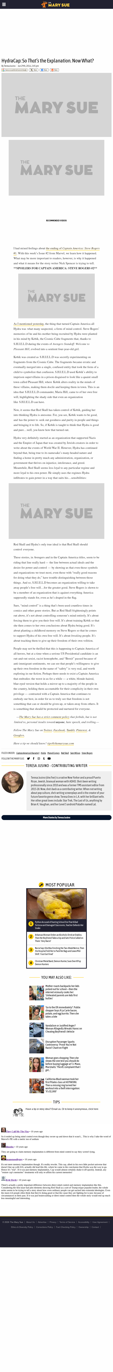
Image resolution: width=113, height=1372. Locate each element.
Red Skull (65, 753)
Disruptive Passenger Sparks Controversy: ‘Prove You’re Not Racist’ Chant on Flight (60, 1044)
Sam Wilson (75, 753)
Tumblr (71, 730)
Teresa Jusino (10, 66)
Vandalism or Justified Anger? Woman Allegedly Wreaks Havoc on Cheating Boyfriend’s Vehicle (63, 1028)
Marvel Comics (53, 753)
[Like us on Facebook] (34, 759)
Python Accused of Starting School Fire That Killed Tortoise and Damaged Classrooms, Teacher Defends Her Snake (59, 925)
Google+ (19, 735)
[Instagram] (39, 759)
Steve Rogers (87, 753)
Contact (95, 1227)
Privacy (53, 1222)
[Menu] (4, 4)
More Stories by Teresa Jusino (56, 817)
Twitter (48, 730)
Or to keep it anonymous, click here (80, 1109)
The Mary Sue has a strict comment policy (44, 717)
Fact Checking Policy (65, 1227)
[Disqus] (56, 1163)
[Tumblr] (44, 759)
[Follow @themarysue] (28, 759)
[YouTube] (49, 759)
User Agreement (100, 1222)
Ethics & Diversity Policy (22, 1227)
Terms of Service (67, 1222)
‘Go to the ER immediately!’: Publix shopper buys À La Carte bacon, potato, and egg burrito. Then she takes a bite (62, 1012)
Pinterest (81, 730)
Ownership (84, 1227)
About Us (30, 1222)
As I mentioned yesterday (29, 324)
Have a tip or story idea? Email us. (43, 1109)
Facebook (59, 730)
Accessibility (83, 1222)
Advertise (42, 1222)
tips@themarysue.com (60, 743)
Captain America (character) (27, 753)
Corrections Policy (44, 1227)
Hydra (43, 753)
